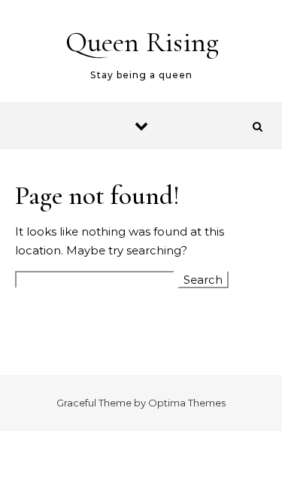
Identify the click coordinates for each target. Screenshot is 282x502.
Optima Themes (187, 403)
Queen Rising (142, 42)
